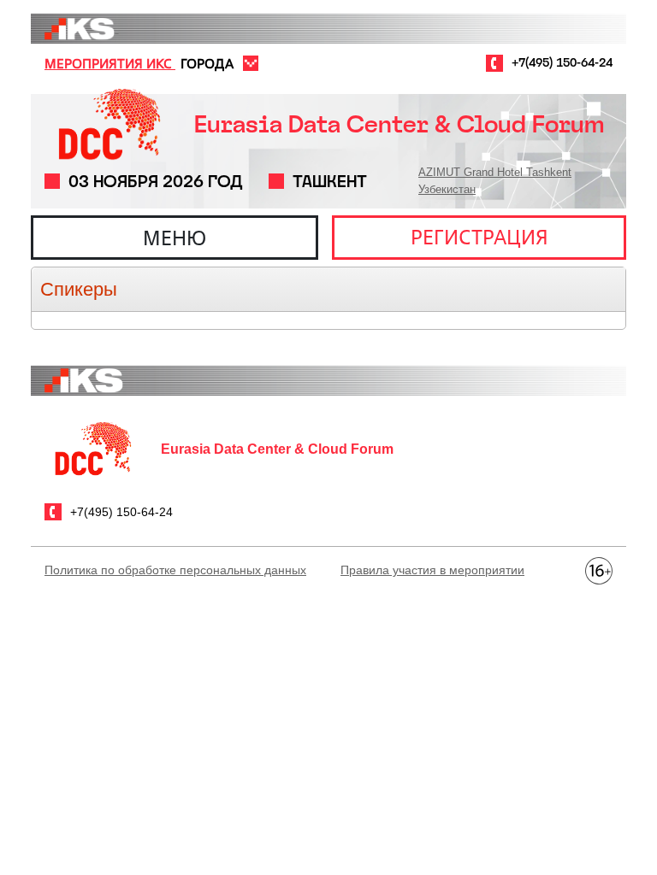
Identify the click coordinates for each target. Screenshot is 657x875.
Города (207, 63)
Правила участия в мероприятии (432, 570)
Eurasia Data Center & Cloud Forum (399, 124)
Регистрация (479, 236)
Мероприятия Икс (109, 63)
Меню (174, 237)
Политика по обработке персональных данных (175, 570)
